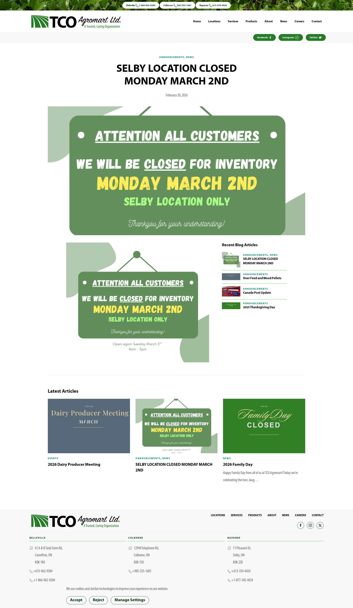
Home (197, 21)
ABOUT (272, 515)
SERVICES (237, 515)
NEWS (285, 515)
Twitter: (314, 37)
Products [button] (251, 21)
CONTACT (318, 515)
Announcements (171, 57)
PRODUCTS (255, 515)
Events (53, 458)
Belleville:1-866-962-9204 (140, 5)
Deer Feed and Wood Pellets (262, 278)
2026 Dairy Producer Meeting (74, 465)
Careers (299, 21)
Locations (214, 21)
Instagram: (288, 37)
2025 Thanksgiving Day (259, 307)
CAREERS (300, 515)
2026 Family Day (238, 465)
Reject (98, 600)
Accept (76, 600)
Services (233, 21)
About (269, 21)
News (283, 21)
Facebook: (263, 37)
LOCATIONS (218, 515)
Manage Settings (130, 600)
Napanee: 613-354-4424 (213, 5)
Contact (317, 21)
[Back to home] (75, 21)
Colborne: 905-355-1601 (177, 5)
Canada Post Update (257, 292)
